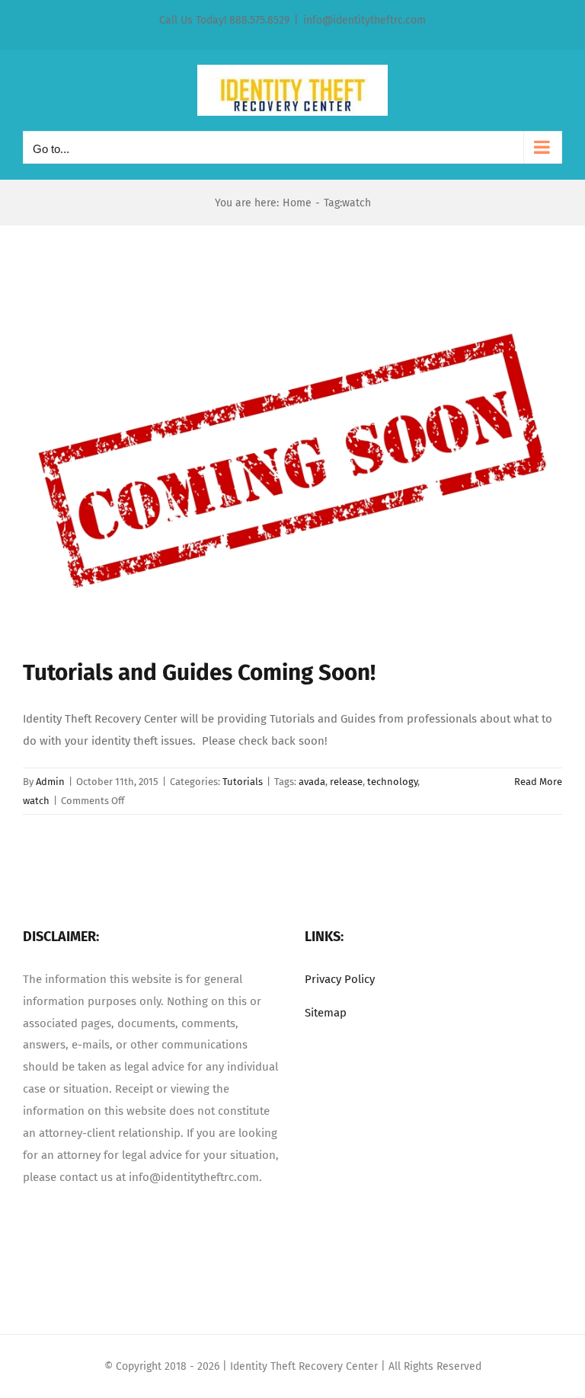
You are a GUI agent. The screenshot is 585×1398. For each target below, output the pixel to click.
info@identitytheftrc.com (364, 20)
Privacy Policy (340, 979)
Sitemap (326, 1013)
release (346, 781)
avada (312, 781)
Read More (538, 781)
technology (392, 781)
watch (36, 800)
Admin (50, 781)
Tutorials (242, 781)
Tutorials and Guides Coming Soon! (199, 672)
